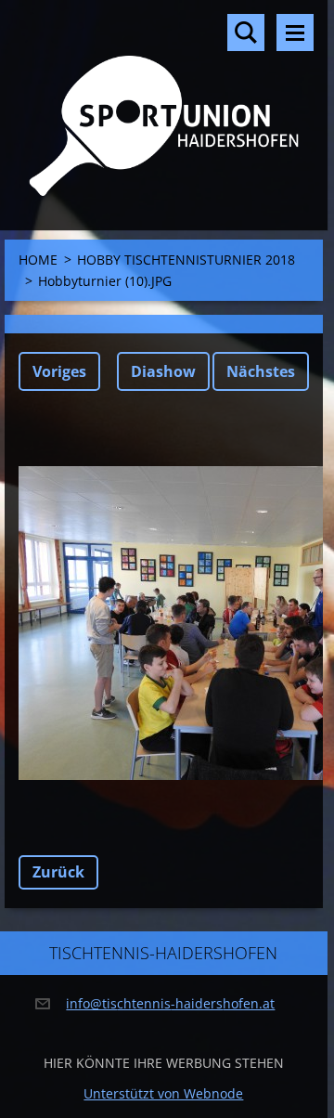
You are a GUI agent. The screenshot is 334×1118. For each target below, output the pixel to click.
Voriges (59, 371)
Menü (295, 32)
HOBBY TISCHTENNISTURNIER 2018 (186, 259)
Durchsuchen (245, 32)
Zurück (58, 872)
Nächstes (260, 371)
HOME (38, 259)
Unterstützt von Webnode (163, 1093)
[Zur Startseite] (164, 103)
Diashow (163, 371)
